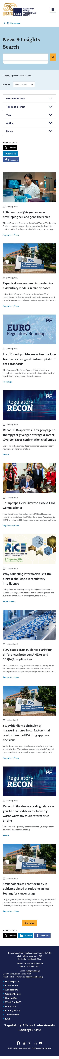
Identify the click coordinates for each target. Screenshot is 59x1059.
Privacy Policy (12, 1010)
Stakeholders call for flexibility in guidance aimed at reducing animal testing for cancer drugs (26, 888)
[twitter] (29, 1043)
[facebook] (18, 1043)
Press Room (11, 985)
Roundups (7, 381)
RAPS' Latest (9, 601)
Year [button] (8, 114)
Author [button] (10, 123)
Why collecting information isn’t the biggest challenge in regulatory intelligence (27, 578)
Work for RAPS (13, 1002)
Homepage (15, 23)
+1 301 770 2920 (35, 963)
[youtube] (41, 1043)
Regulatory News (11, 235)
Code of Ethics (13, 993)
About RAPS (11, 989)
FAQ (7, 1018)
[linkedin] (35, 1043)
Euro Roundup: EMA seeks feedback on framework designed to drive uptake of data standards (29, 358)
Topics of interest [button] (15, 106)
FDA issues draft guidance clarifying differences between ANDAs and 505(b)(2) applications (27, 654)
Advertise (10, 1006)
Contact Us (11, 997)
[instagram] (24, 1043)
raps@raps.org (33, 970)
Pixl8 (29, 973)
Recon (6, 454)
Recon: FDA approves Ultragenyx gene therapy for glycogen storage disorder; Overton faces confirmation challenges (29, 434)
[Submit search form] (53, 57)
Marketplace (12, 981)
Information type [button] (15, 98)
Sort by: (6, 84)
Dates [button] (9, 131)
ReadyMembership (34, 976)
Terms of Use (12, 1014)
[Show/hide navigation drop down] (53, 9)
